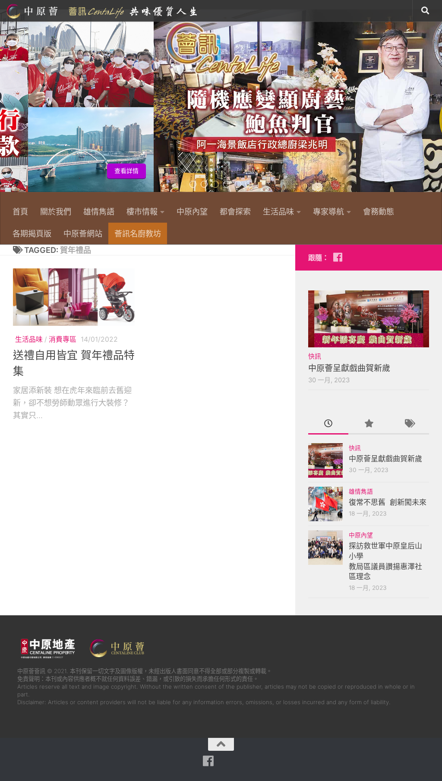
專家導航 (328, 211)
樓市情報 (142, 211)
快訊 (314, 356)
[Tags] (409, 424)
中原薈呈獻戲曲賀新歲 (349, 368)
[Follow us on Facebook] (337, 257)
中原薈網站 (102, 11)
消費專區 (62, 339)
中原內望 (192, 211)
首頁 (20, 211)
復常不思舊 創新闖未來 (387, 502)
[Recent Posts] (328, 424)
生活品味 (278, 211)
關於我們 (55, 211)
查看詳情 (415, 170)
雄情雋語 (98, 211)
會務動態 (378, 211)
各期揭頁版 (32, 233)
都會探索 (235, 211)
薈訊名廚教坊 (137, 233)
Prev (5, 105)
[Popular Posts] (368, 424)
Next (436, 105)
